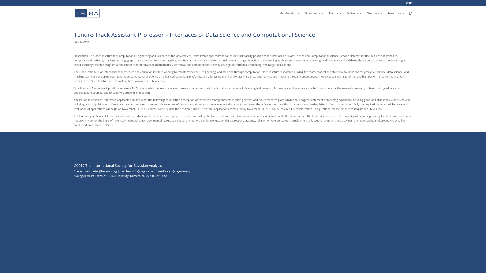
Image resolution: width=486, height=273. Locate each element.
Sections (352, 13)
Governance (312, 13)
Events (333, 13)
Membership (288, 13)
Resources (394, 13)
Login (409, 3)
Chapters (373, 13)
